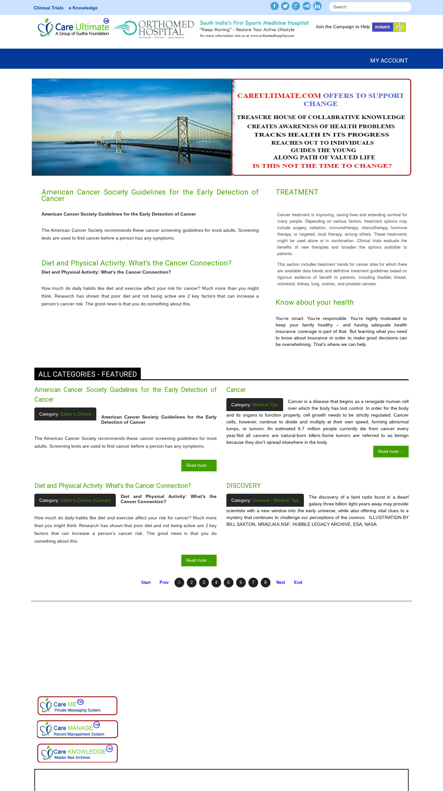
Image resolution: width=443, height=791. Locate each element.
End (298, 582)
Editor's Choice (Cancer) (86, 500)
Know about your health (315, 302)
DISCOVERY (243, 486)
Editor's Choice (76, 414)
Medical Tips (265, 404)
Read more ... (199, 465)
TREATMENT (297, 192)
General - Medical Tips (276, 500)
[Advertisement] (221, 647)
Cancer (236, 390)
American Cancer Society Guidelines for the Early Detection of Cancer (150, 195)
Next (280, 582)
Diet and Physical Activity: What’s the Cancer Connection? (137, 263)
